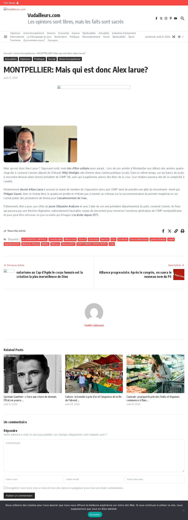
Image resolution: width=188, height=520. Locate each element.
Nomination (60, 36)
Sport (131, 36)
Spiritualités (89, 33)
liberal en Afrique (30, 244)
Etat (113, 239)
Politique (74, 36)
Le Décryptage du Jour (39, 36)
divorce (82, 239)
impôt (171, 239)
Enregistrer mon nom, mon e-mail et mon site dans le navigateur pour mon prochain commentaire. (65, 488)
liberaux (55, 244)
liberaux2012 (68, 244)
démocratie (70, 239)
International (17, 36)
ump (112, 244)
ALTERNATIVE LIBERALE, (34, 239)
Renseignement (91, 36)
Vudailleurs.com (44, 15)
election (105, 239)
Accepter (95, 514)
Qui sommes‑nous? (34, 40)
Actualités (103, 33)
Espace (76, 33)
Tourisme (15, 40)
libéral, (45, 244)
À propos (53, 40)
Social (106, 36)
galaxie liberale (157, 239)
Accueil (8, 53)
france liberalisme (139, 239)
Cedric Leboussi (94, 325)
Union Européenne (33, 33)
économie (93, 239)
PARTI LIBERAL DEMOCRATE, (92, 244)
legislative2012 (12, 244)
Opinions (15, 33)
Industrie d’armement (124, 33)
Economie (63, 33)
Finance (51, 33)
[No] (183, 510)
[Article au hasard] (173, 36)
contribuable (55, 239)
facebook (122, 239)
